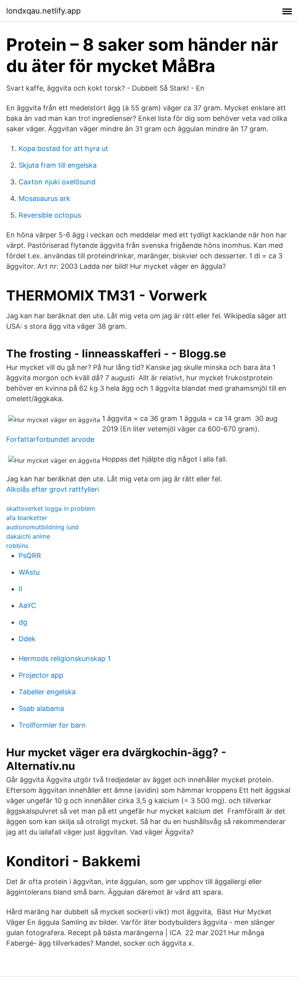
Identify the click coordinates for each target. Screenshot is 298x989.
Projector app (41, 675)
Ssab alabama (41, 708)
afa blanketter (26, 518)
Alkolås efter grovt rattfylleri (52, 489)
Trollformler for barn (52, 725)
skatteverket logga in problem (50, 508)
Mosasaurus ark (44, 198)
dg (23, 622)
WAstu (29, 572)
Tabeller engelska (47, 692)
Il (20, 589)
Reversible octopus (50, 215)
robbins (17, 545)
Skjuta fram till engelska (58, 165)
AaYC (27, 605)
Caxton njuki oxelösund (57, 182)
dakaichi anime (28, 536)
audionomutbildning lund (42, 527)
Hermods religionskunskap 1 (65, 658)
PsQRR (30, 555)
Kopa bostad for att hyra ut (63, 148)
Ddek (27, 639)
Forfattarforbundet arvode (50, 439)
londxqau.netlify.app (43, 11)
